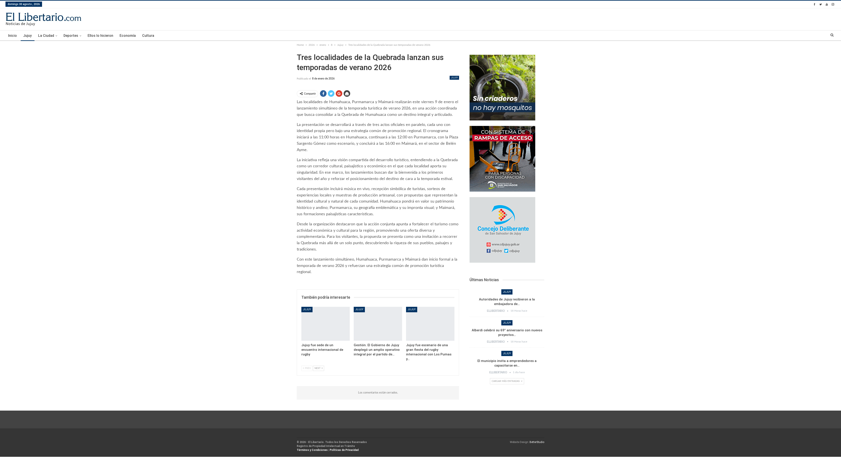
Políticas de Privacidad (344, 450)
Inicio (12, 36)
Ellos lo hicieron (100, 36)
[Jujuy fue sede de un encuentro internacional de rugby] (325, 324)
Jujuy (27, 36)
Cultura (148, 36)
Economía (128, 36)
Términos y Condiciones (312, 450)
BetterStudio (537, 442)
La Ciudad (46, 36)
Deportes (71, 36)
